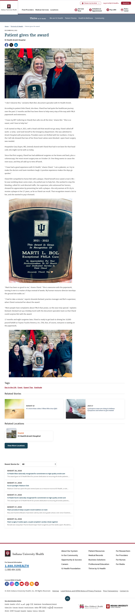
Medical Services (42, 10)
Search (125, 3)
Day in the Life (10, 387)
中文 (31, 604)
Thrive (38, 18)
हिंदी (40, 607)
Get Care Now (81, 10)
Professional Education (98, 564)
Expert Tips (28, 387)
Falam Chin (8, 607)
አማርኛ (18, 604)
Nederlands (37, 604)
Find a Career (126, 10)
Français (15, 607)
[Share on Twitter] (11, 45)
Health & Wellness (85, 18)
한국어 (7, 611)
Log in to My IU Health (110, 3)
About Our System (69, 551)
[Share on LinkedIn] (16, 45)
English (7, 604)
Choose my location (90, 3)
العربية (23, 604)
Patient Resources (96, 551)
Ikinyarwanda (58, 607)
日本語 (44, 607)
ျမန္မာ (28, 604)
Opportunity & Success (71, 560)
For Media (120, 564)
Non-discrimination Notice (13, 601)
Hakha (36, 607)
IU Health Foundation (70, 568)
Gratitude (38, 387)
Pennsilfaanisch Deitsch (49, 604)
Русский (17, 611)
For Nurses (121, 560)
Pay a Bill (113, 10)
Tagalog (29, 611)
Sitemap (55, 591)
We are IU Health (56, 18)
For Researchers (123, 551)
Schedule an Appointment (97, 10)
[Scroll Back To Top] (67, 598)
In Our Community (69, 555)
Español (12, 604)
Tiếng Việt (41, 611)
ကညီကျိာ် (50, 607)
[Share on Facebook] (6, 45)
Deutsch (21, 607)
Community (99, 18)
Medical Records (95, 555)
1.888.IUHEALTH (17, 566)
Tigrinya (35, 611)
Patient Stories (71, 18)
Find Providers (28, 10)
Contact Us (124, 591)
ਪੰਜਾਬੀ (12, 611)
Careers (64, 564)
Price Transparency (110, 591)
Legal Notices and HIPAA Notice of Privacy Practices (81, 591)
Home (7, 26)
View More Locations (16, 445)
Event (20, 387)
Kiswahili (23, 611)
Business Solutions (96, 560)
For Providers (122, 555)
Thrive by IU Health (17, 26)
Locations (54, 10)
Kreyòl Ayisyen (29, 607)
